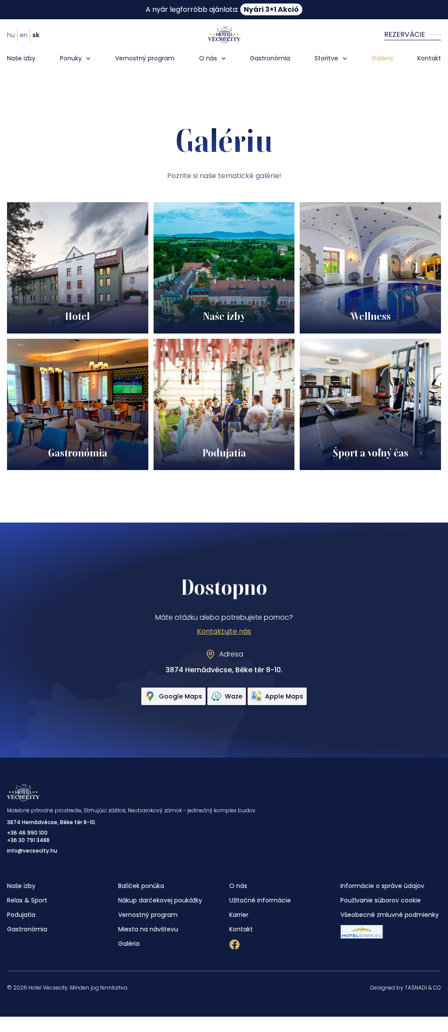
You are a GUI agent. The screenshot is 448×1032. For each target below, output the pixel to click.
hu (11, 35)
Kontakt (429, 58)
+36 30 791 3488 (28, 840)
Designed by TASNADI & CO (405, 987)
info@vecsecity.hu (32, 850)
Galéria (382, 58)
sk (35, 35)
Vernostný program (145, 58)
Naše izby (21, 58)
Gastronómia (270, 58)
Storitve (326, 58)
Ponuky (71, 58)
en (24, 35)
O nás (208, 58)
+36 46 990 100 (27, 832)
